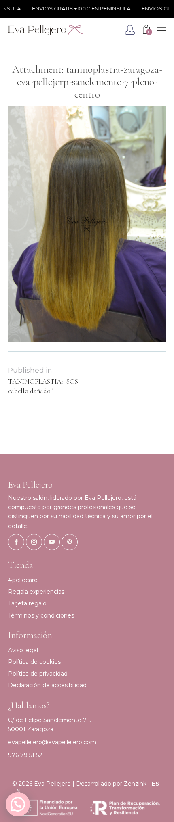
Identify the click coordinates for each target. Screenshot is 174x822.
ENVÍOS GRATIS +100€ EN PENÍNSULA (76, 8)
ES (155, 783)
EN (16, 791)
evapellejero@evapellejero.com (52, 742)
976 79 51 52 (25, 755)
